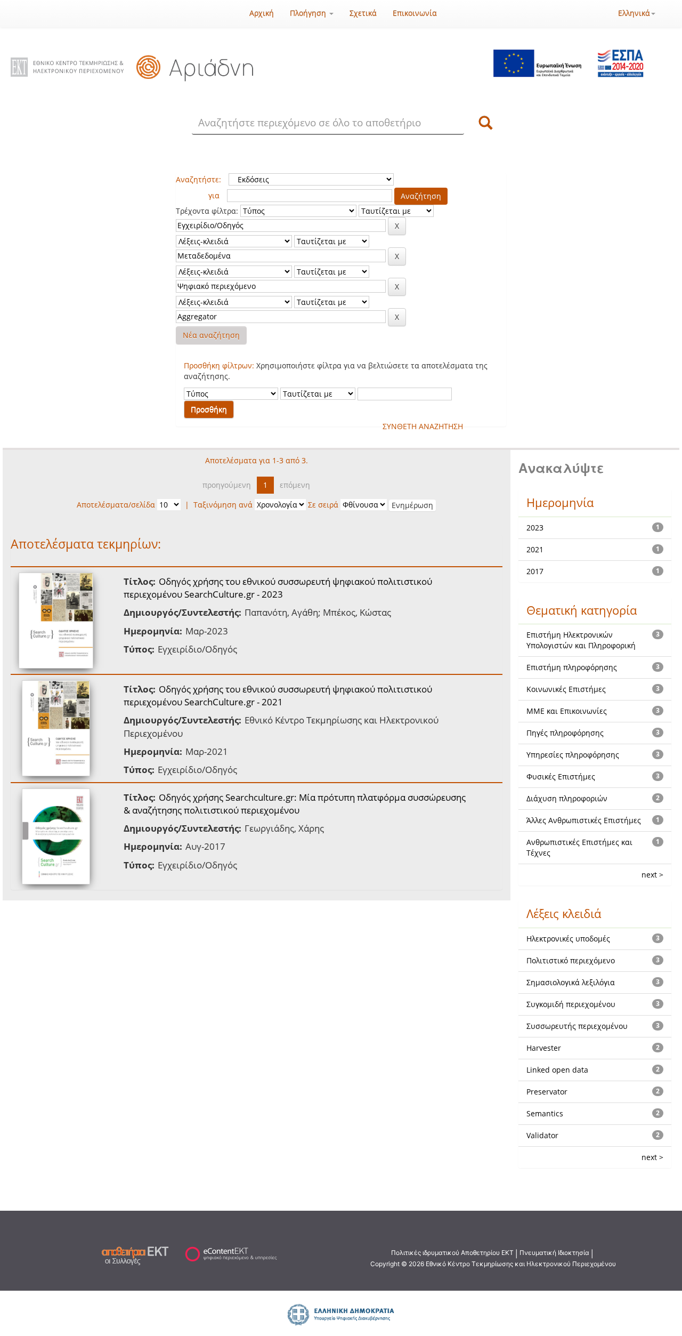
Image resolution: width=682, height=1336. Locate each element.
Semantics (544, 1113)
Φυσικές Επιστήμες (560, 776)
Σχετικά (363, 13)
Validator (542, 1135)
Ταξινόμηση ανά (223, 505)
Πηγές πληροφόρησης (565, 733)
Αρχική (261, 13)
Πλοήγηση (309, 13)
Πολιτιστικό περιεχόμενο (570, 960)
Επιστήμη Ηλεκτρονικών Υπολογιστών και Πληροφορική (581, 640)
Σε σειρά (323, 505)
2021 (534, 549)
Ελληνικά (634, 13)
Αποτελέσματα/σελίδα (116, 505)
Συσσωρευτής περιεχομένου (577, 1026)
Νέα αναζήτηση (211, 335)
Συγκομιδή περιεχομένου (570, 1004)
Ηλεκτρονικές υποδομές (568, 938)
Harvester (543, 1048)
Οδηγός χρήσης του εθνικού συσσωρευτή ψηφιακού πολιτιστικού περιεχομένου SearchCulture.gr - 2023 (278, 587)
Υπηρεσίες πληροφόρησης (572, 755)
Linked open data (557, 1070)
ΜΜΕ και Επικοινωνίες (566, 711)
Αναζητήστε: (198, 179)
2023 (534, 527)
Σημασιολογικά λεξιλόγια (570, 982)
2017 (534, 571)
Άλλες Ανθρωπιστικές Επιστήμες (583, 820)
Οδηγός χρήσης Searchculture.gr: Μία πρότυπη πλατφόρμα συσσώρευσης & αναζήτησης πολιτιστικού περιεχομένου (295, 803)
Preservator (546, 1091)
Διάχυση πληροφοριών (566, 798)
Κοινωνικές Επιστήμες (566, 689)
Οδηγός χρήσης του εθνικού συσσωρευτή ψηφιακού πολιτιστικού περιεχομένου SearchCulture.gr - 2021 (278, 695)
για (214, 195)
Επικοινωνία (415, 13)
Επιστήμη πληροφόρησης (571, 667)
